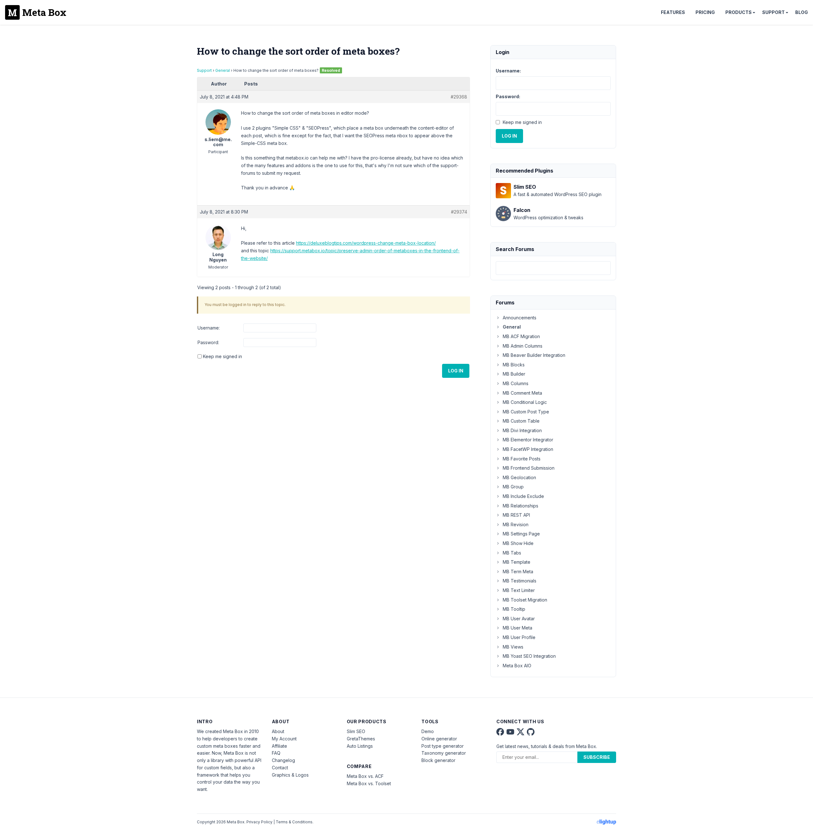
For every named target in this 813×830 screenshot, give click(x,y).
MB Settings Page (521, 533)
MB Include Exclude (523, 496)
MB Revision (515, 524)
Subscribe (596, 757)
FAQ (276, 753)
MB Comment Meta (522, 393)
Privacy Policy (259, 822)
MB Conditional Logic (525, 402)
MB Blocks (514, 364)
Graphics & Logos (290, 775)
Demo (427, 731)
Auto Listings (360, 746)
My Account (284, 738)
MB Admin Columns (522, 346)
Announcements (519, 317)
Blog (801, 12)
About (278, 731)
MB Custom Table (521, 421)
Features (673, 12)
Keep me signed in (222, 356)
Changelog (283, 760)
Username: (209, 327)
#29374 (459, 211)
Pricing (705, 12)
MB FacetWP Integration (528, 449)
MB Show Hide (518, 543)
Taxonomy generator (443, 753)
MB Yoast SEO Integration (529, 656)
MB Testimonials (519, 580)
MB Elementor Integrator (528, 439)
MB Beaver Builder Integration (534, 355)
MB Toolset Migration (525, 599)
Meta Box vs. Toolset (369, 783)
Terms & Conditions (294, 822)
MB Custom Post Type (526, 411)
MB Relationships (520, 505)
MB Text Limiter (519, 590)
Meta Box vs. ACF (365, 776)
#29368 (459, 96)
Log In (455, 370)
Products (738, 12)
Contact (280, 767)
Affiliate (279, 746)
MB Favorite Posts (522, 458)
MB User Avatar (519, 618)
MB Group (513, 486)
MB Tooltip (514, 609)
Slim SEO (356, 731)
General (222, 70)
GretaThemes (361, 738)
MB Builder (514, 374)
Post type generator (442, 746)
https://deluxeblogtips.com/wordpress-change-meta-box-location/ (366, 243)
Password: (208, 342)
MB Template (516, 562)
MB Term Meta (518, 571)
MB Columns (515, 383)
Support (773, 12)
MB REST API (516, 515)
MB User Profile (519, 637)
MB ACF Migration (521, 336)
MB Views (513, 647)
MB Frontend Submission (528, 468)
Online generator (439, 738)
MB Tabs (512, 552)
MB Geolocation (519, 477)
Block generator (438, 760)
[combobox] (553, 268)
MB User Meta (517, 627)
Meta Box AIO (517, 665)
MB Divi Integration (522, 430)
